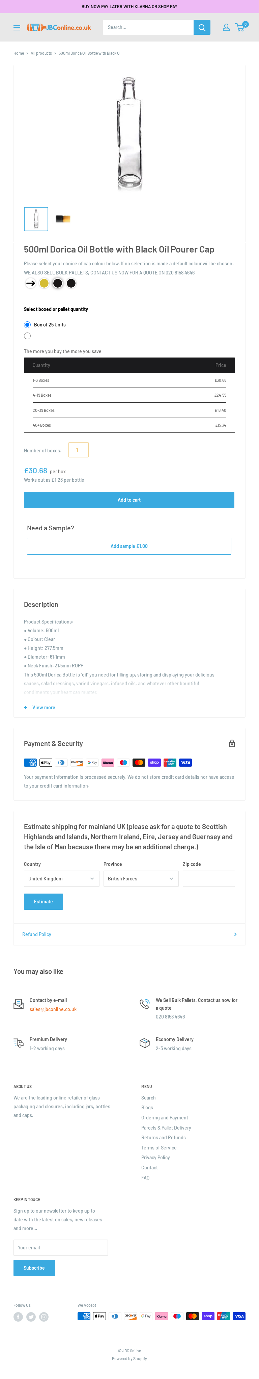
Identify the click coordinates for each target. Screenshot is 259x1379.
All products (41, 53)
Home (18, 53)
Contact (149, 1167)
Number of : (43, 450)
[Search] (202, 27)
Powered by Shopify (129, 1358)
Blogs (147, 1107)
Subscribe (34, 1268)
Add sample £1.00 (129, 546)
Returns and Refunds (163, 1137)
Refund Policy (36, 934)
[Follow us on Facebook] (18, 1317)
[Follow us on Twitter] (31, 1317)
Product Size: (38, 298)
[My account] (226, 27)
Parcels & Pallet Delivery (166, 1128)
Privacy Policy (155, 1157)
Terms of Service (159, 1147)
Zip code (192, 864)
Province (113, 864)
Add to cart (129, 500)
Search (148, 1097)
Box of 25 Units (50, 324)
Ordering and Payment (164, 1117)
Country (32, 864)
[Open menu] (16, 27)
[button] (239, 27)
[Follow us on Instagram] (44, 1317)
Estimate (43, 901)
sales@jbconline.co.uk (53, 1009)
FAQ (145, 1178)
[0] (240, 27)
